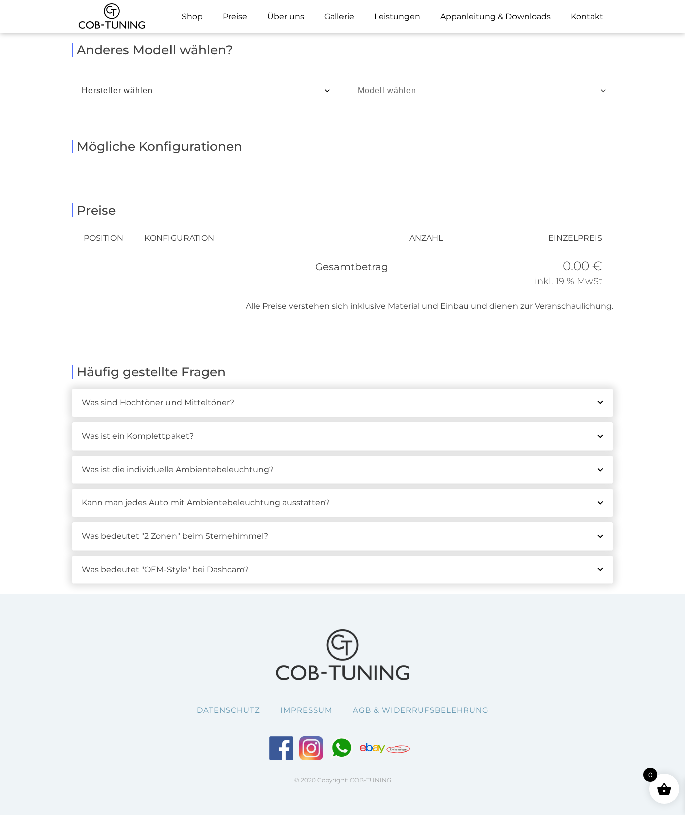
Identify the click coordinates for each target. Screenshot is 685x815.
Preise (235, 16)
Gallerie (339, 16)
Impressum (306, 710)
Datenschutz (228, 710)
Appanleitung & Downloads (495, 16)
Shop (192, 16)
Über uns (285, 16)
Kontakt (587, 16)
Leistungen (397, 16)
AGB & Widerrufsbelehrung (421, 710)
